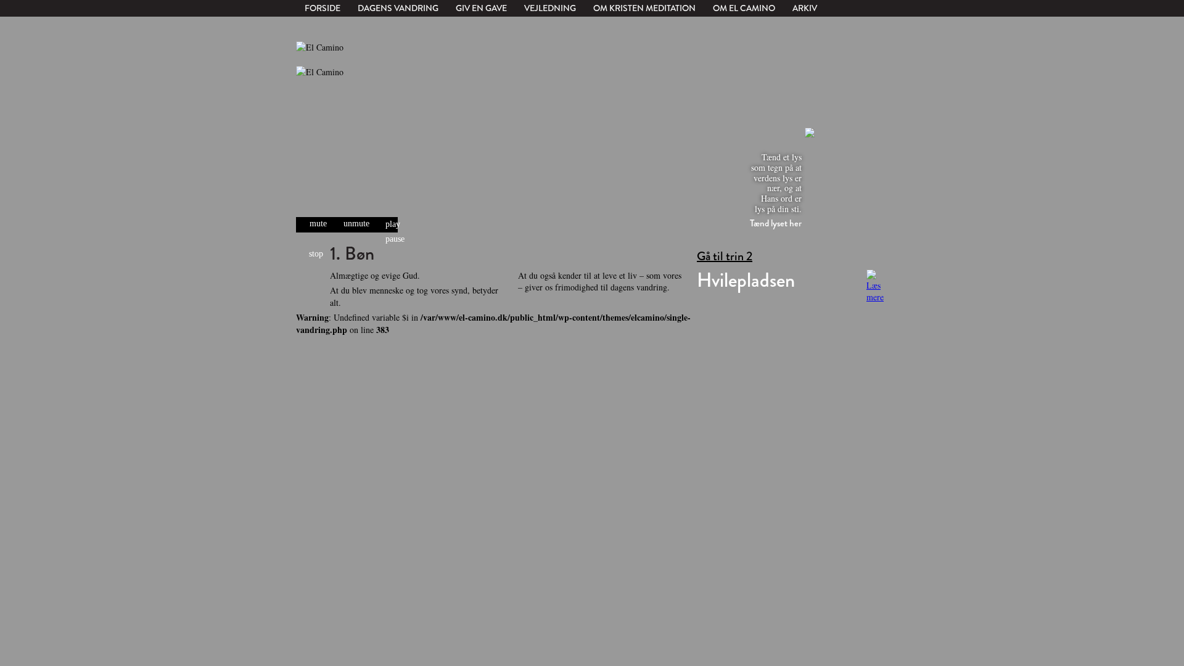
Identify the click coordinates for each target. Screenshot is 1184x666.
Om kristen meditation (644, 8)
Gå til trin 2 (724, 256)
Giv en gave (481, 8)
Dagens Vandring (398, 8)
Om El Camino (744, 8)
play (392, 224)
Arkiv (804, 8)
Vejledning (550, 8)
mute (318, 223)
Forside (322, 8)
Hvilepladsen (746, 280)
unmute (356, 223)
